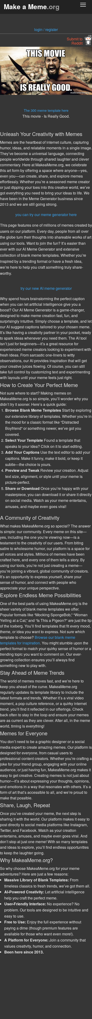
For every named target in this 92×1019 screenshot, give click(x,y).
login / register (46, 29)
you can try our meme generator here (46, 214)
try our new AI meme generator (46, 288)
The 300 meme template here (46, 110)
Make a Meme (31, 6)
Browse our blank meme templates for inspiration (37, 640)
